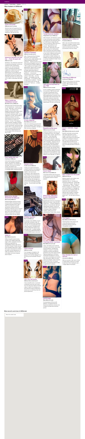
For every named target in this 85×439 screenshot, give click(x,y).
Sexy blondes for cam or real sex (70, 255)
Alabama (19, 4)
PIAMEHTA (6, 1)
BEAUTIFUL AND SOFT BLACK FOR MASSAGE (50, 196)
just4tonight (47, 298)
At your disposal (29, 120)
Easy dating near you (11, 157)
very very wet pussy (30, 279)
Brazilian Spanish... (30, 217)
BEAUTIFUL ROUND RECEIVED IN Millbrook (12, 197)
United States (12, 4)
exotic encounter (10, 24)
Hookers (6, 4)
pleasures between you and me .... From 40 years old (13, 58)
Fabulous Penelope (30, 52)
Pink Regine (66, 218)
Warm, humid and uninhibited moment (11, 101)
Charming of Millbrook (69, 77)
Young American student (50, 34)
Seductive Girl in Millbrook (70, 39)
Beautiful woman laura (50, 128)
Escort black (47, 171)
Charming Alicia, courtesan (51, 242)
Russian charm (28, 164)
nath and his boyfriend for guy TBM (51, 85)
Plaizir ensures (28, 248)
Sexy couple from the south (71, 174)
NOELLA (7, 235)
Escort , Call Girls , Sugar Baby (70, 128)
